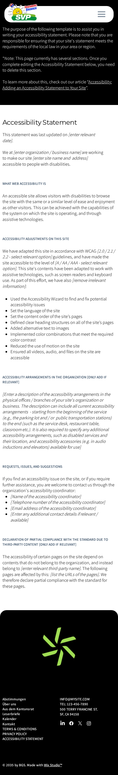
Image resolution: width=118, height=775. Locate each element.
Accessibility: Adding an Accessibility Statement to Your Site (57, 84)
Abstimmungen (14, 699)
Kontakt (8, 724)
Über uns (9, 704)
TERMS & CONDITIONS (19, 729)
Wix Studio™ (53, 765)
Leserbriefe (11, 714)
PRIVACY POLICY (14, 734)
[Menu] (100, 14)
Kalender (9, 718)
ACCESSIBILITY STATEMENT (22, 738)
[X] (80, 723)
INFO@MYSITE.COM (75, 699)
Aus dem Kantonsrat (18, 709)
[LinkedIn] (62, 723)
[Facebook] (71, 723)
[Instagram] (89, 723)
